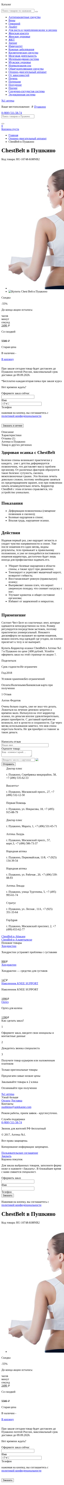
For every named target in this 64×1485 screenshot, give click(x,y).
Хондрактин (8, 964)
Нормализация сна (20, 65)
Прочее (13, 88)
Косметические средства (23, 52)
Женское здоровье (19, 36)
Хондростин (8, 946)
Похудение (15, 84)
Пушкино (40, 106)
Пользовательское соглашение (19, 1152)
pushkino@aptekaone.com (16, 1107)
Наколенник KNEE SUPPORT (19, 983)
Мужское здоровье (20, 62)
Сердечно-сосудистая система (27, 91)
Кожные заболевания (21, 49)
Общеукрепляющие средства (26, 68)
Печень (13, 78)
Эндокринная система (22, 94)
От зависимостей (19, 75)
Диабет (13, 26)
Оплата (5, 1100)
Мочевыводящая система (24, 59)
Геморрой (14, 23)
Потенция (15, 81)
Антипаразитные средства (25, 17)
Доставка (16, 1100)
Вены (12, 20)
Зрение (13, 42)
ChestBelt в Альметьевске (16, 939)
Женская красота (19, 33)
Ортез (5, 1001)
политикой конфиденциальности (21, 416)
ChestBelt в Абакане (13, 936)
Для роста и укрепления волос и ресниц (33, 30)
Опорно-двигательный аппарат (28, 71)
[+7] (5, 403)
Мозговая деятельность (23, 55)
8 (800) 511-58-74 (11, 112)
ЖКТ (12, 39)
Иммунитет (16, 46)
